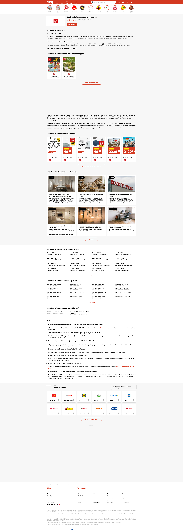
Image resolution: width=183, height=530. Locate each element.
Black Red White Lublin (98, 288)
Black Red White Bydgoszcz (77, 292)
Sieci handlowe (60, 387)
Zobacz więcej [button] (91, 302)
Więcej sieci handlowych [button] (91, 419)
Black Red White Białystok (99, 292)
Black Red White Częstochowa (123, 292)
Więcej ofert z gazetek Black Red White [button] (91, 166)
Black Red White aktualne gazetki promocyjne (65, 54)
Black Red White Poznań (98, 284)
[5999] (84, 143)
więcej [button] (91, 275)
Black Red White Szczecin (121, 288)
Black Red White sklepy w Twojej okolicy (63, 249)
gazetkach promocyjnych (105, 327)
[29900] (54, 143)
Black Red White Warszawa (54, 284)
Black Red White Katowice (54, 292)
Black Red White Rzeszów (76, 296)
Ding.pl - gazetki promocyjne (52, 484)
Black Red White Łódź (52, 288)
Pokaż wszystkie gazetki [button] (91, 82)
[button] (119, 2)
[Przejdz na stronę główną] (49, 2)
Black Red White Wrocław (121, 284)
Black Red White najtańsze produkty (61, 134)
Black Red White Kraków (76, 284)
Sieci (55, 385)
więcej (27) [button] (91, 239)
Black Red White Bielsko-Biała (122, 296)
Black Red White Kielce (53, 296)
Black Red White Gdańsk (76, 288)
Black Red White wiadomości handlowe (62, 172)
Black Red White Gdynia (98, 296)
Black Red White (68, 484)
